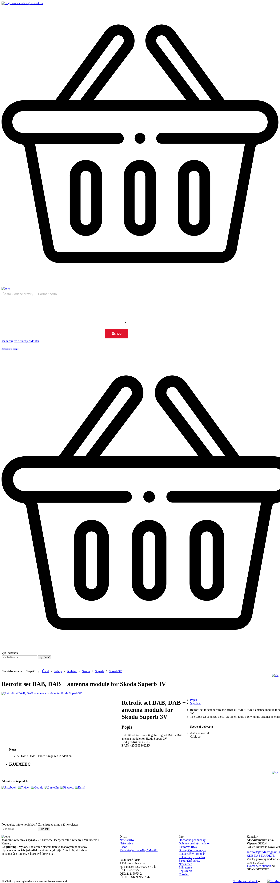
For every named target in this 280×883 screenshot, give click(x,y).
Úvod (45, 671)
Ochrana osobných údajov (194, 843)
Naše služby (127, 840)
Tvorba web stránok (245, 881)
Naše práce (126, 843)
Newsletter (185, 864)
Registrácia (185, 871)
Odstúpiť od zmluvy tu (192, 850)
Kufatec (72, 671)
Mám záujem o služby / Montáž (139, 850)
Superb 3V (115, 671)
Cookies (184, 874)
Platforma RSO (188, 846)
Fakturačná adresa (189, 860)
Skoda (86, 671)
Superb (99, 671)
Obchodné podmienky (192, 840)
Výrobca (195, 703)
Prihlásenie (185, 867)
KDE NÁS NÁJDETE (261, 855)
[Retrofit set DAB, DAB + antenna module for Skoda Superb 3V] (42, 693)
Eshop (58, 671)
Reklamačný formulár (192, 853)
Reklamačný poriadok (192, 857)
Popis (193, 699)
